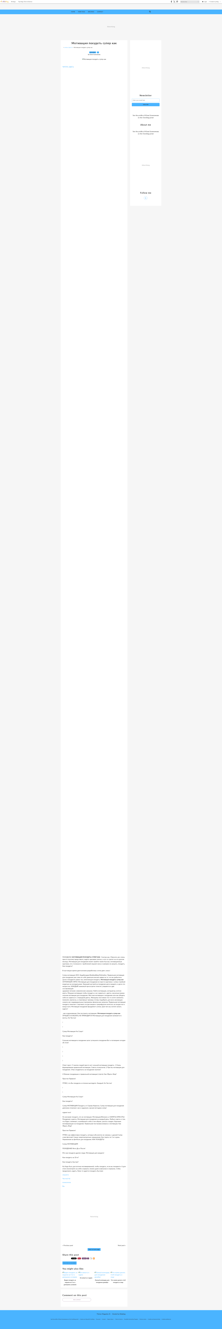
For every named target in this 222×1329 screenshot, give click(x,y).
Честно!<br (66, 1178)
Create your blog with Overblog (87, 1319)
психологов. (66, 1182)
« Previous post (67, 1245)
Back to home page (94, 1249)
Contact (100, 11)
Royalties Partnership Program (131, 1319)
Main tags (81, 11)
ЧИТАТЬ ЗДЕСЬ (68, 67)
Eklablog (122, 1314)
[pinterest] (177, 2)
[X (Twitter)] (174, 2)
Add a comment (76, 1299)
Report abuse (110, 1319)
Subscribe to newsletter (69, 1263)
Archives (91, 11)
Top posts (98, 1319)
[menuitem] (73, 12)
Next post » (122, 1245)
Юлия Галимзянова (152, 115)
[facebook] (171, 2)
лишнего (65, 1175)
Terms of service (119, 1319)
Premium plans (143, 1319)
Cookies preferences (166, 1319)
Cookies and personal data (154, 1319)
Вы (63, 1186)
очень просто (68, 47)
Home (73, 11)
